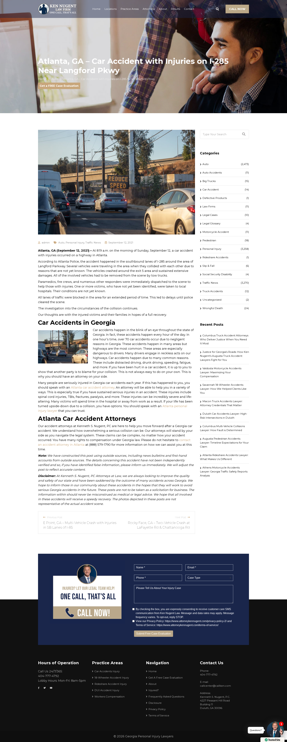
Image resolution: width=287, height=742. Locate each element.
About (163, 8)
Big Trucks (209, 181)
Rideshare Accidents (215, 257)
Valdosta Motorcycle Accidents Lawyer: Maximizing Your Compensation (220, 372)
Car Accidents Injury (107, 671)
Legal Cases (209, 215)
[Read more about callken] (57, 9)
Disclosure (155, 702)
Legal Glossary (211, 223)
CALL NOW (237, 9)
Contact (189, 8)
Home (96, 8)
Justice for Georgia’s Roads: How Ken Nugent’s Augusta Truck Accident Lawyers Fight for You (224, 355)
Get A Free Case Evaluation (165, 677)
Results (175, 8)
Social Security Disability (217, 274)
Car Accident (210, 189)
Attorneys (149, 8)
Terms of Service (158, 715)
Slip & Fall (208, 265)
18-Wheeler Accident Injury (112, 677)
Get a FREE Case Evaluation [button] (59, 85)
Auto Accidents (212, 172)
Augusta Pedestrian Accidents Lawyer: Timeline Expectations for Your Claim (224, 442)
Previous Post (54, 517)
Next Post (180, 517)
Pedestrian (209, 240)
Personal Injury (75, 242)
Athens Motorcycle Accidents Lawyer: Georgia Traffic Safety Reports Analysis (223, 471)
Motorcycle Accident (215, 231)
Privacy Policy (157, 709)
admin (46, 242)
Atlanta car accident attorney (92, 387)
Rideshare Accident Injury (111, 683)
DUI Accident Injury (107, 690)
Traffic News (93, 242)
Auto (61, 242)
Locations (110, 8)
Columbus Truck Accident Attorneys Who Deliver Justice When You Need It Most (224, 339)
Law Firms (208, 206)
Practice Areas (130, 8)
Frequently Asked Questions (166, 696)
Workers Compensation (110, 696)
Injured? (153, 690)
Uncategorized (211, 299)
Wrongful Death (212, 308)
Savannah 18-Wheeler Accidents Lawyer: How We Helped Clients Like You (223, 388)
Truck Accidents (212, 291)
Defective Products (214, 198)
